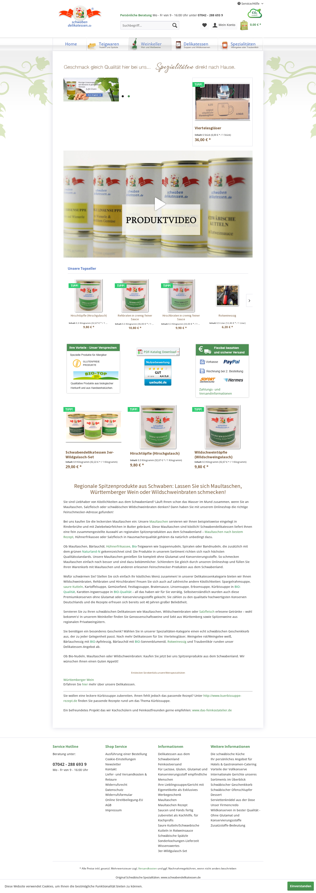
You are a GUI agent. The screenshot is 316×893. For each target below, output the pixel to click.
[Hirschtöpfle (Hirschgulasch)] (89, 295)
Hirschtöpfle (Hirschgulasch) (89, 315)
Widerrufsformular (118, 795)
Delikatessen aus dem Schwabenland (174, 756)
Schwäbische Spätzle (173, 836)
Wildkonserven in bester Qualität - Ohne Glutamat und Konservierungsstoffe (235, 815)
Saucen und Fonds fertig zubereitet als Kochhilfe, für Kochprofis (178, 815)
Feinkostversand (170, 764)
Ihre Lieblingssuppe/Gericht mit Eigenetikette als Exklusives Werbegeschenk (181, 790)
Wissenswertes (168, 846)
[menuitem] (149, 25)
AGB (108, 805)
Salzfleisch (207, 611)
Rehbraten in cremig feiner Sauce (135, 317)
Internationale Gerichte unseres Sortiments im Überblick (234, 776)
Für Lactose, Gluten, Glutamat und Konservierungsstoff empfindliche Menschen (182, 774)
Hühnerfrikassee (118, 546)
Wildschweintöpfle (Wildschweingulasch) (214, 454)
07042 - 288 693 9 (70, 764)
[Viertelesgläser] (222, 102)
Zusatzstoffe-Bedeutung (228, 825)
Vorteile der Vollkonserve (229, 769)
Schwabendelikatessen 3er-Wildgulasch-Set (90, 454)
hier (85, 684)
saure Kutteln (73, 587)
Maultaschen (158, 521)
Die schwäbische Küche (228, 754)
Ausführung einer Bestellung (126, 754)
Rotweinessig (227, 315)
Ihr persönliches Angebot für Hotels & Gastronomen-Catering (233, 761)
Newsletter (113, 764)
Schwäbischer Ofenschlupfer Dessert (231, 792)
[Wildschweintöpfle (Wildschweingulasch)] (222, 427)
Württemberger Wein (78, 680)
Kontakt (111, 769)
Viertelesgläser (208, 128)
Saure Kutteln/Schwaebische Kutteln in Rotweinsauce (178, 828)
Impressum (113, 810)
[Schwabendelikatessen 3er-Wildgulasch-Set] (93, 427)
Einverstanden (300, 886)
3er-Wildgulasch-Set (172, 851)
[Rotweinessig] (227, 295)
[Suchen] (174, 25)
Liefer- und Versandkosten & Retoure (126, 776)
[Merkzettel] (204, 25)
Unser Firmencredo (224, 805)
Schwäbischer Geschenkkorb (231, 785)
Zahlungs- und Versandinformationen (215, 391)
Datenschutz (114, 790)
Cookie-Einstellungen (120, 759)
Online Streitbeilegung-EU (124, 800)
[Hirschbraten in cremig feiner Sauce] (181, 295)
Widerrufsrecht (116, 785)
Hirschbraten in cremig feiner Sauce (181, 317)
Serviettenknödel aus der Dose (233, 800)
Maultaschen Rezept (172, 805)
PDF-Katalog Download (160, 352)
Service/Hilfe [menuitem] (250, 4)
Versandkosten (147, 868)
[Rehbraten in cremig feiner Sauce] (135, 295)
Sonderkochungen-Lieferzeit (178, 841)
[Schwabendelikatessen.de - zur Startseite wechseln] (80, 17)
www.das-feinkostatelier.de (212, 710)
